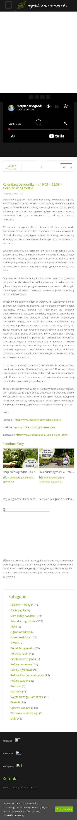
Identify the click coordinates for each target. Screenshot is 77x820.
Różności (15, 686)
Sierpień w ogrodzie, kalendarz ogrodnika (28, 472)
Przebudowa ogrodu (23, 659)
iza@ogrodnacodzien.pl (24, 787)
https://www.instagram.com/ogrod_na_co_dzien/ (42, 434)
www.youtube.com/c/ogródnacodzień (34, 427)
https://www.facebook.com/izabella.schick (38, 419)
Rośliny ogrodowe (21, 670)
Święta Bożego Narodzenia (27, 697)
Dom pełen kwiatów (22, 615)
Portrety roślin (19, 653)
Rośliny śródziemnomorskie (27, 675)
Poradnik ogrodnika (22, 648)
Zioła (13, 718)
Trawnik (15, 702)
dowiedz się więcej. (14, 815)
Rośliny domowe (20, 664)
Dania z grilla (18, 610)
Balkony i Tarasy (20, 605)
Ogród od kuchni (20, 632)
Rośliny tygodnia (20, 680)
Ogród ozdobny (20, 637)
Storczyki (15, 691)
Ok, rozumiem (64, 809)
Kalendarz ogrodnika (23, 621)
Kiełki (13, 626)
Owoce (14, 642)
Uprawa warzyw (20, 707)
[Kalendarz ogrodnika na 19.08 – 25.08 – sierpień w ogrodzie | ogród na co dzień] (40, 5)
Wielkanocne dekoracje (24, 713)
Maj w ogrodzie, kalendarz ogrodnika (25, 499)
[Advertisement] (38, 52)
